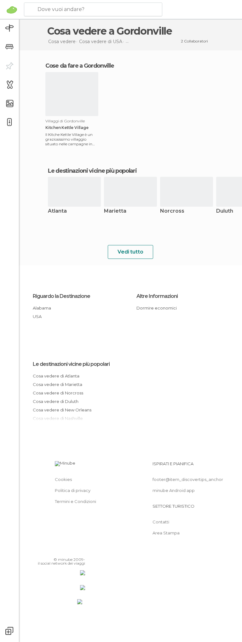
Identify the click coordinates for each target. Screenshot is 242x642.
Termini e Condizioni (75, 501)
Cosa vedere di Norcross (58, 392)
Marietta (115, 211)
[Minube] (12, 9)
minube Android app (174, 490)
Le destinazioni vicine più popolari (92, 171)
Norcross (172, 211)
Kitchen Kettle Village (67, 128)
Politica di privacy (72, 490)
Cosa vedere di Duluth (55, 401)
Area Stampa (166, 532)
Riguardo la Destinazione (61, 296)
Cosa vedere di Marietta (57, 384)
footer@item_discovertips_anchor (188, 479)
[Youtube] (81, 550)
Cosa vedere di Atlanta (56, 375)
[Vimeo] (73, 550)
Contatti (161, 521)
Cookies (63, 479)
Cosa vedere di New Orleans (62, 409)
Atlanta (57, 211)
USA (37, 316)
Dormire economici (156, 307)
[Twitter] (64, 550)
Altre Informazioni (157, 296)
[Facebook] (56, 550)
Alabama (42, 307)
